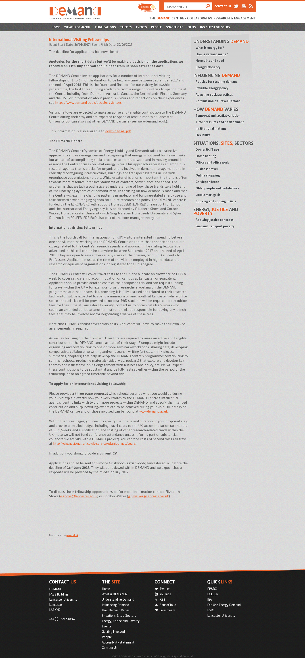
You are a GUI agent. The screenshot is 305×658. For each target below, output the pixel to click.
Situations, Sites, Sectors (119, 615)
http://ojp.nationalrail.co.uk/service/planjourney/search (95, 443)
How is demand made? (212, 54)
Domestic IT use (207, 149)
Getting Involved (113, 631)
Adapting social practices (214, 94)
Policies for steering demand (217, 81)
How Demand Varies (116, 610)
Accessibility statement (118, 642)
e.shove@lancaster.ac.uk (78, 496)
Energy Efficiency (208, 67)
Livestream (167, 610)
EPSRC (212, 589)
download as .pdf (118, 131)
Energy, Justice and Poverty (121, 621)
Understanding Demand (118, 599)
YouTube (165, 594)
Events (141, 27)
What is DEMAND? (77, 27)
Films (192, 27)
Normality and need (210, 60)
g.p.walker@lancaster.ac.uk (148, 496)
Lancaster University (221, 615)
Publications (105, 27)
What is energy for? (210, 48)
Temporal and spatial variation (218, 115)
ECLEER (212, 594)
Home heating (206, 156)
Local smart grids (208, 195)
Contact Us (222, 6)
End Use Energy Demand (224, 605)
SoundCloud (168, 605)
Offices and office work (212, 162)
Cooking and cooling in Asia (216, 201)
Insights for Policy (215, 27)
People (156, 27)
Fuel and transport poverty (215, 226)
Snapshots (174, 27)
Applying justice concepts (215, 220)
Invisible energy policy (212, 88)
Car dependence (207, 182)
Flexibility (203, 135)
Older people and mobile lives (217, 188)
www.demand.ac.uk (153, 411)
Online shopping (208, 175)
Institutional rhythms (211, 128)
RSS (162, 599)
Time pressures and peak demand (220, 122)
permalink (72, 535)
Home (55, 27)
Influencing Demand (115, 605)
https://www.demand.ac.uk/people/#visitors (88, 102)
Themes (126, 27)
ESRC (211, 610)
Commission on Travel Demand (218, 101)
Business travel (207, 169)
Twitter (165, 589)
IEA (209, 599)
